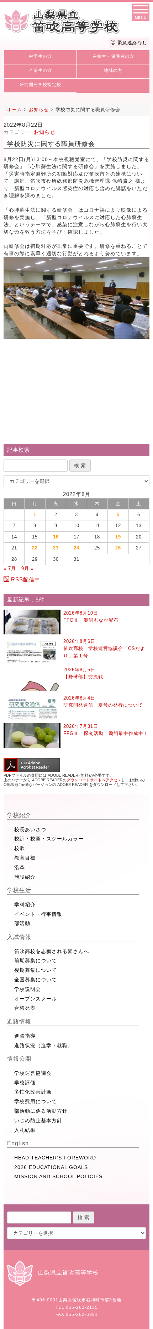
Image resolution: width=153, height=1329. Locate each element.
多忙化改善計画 (33, 1092)
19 (118, 537)
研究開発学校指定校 (40, 84)
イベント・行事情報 (38, 914)
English (18, 1143)
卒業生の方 (40, 70)
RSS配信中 (25, 579)
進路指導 (25, 1036)
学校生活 (19, 890)
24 (76, 548)
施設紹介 (25, 877)
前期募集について (35, 960)
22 (35, 548)
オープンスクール (35, 999)
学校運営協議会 (33, 1073)
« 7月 (10, 568)
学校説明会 (27, 989)
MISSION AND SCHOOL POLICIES (58, 1176)
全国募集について (35, 979)
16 (56, 537)
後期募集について (35, 970)
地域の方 (113, 70)
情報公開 (19, 1059)
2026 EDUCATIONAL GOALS (51, 1167)
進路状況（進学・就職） (43, 1045)
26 (118, 548)
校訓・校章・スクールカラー (49, 839)
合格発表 (25, 1008)
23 (56, 548)
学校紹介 (19, 815)
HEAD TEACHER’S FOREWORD (55, 1157)
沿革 (19, 867)
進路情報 (19, 1022)
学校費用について (35, 1101)
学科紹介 (25, 904)
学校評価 (25, 1082)
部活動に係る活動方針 (41, 1111)
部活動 (22, 923)
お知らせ (44, 132)
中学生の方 (40, 56)
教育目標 (25, 858)
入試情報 (19, 937)
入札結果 (25, 1130)
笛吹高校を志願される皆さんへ (51, 951)
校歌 (19, 848)
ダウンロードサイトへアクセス (94, 780)
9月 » (27, 568)
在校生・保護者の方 (113, 56)
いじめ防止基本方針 (38, 1120)
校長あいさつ (30, 829)
